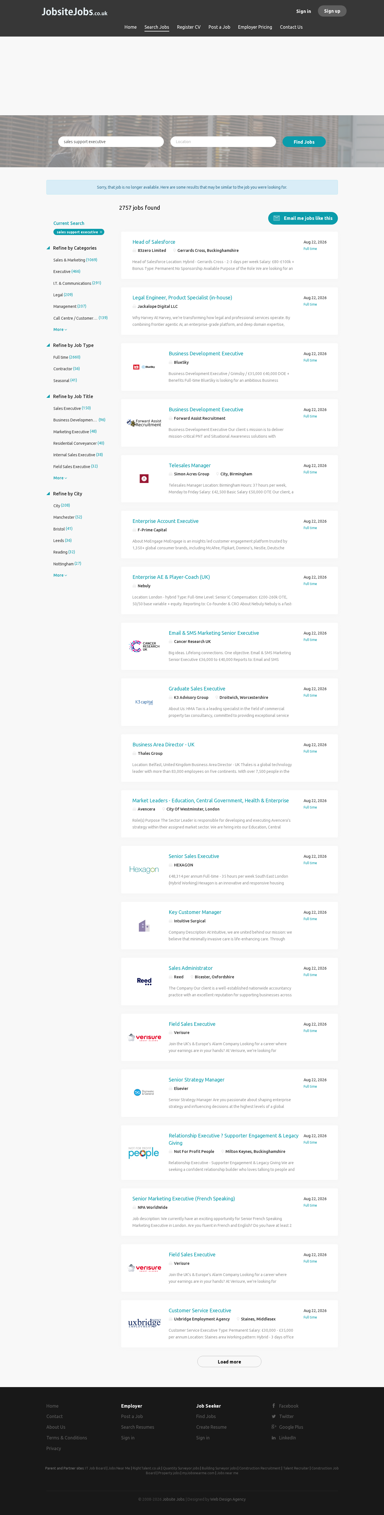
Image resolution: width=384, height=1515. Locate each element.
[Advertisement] (192, 76)
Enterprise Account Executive (165, 521)
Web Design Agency (228, 1499)
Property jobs (169, 1473)
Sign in (303, 11)
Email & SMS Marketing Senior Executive (214, 633)
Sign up (332, 10)
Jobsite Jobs (173, 1499)
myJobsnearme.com (198, 1473)
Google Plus (291, 1427)
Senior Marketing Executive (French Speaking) (183, 1198)
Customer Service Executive (200, 1310)
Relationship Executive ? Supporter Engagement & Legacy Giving (234, 1139)
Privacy (53, 1448)
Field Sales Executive (192, 1024)
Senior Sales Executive (194, 856)
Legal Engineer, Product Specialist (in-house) (182, 297)
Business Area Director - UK (163, 744)
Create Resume (211, 1427)
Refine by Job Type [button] (73, 345)
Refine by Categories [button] (74, 247)
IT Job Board (95, 1468)
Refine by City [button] (67, 493)
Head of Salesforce (153, 242)
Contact (54, 1416)
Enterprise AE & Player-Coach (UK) (171, 577)
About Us (55, 1427)
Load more (229, 1361)
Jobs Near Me (119, 1468)
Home (52, 1405)
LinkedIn (287, 1437)
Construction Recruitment (260, 1468)
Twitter (286, 1416)
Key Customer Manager (195, 912)
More (58, 329)
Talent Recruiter (296, 1468)
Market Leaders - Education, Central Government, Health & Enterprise (210, 800)
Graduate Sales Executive (197, 688)
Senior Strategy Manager (197, 1079)
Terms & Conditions (66, 1437)
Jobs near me (227, 1473)
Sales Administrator (191, 968)
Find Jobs (304, 141)
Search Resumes (137, 1427)
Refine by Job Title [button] (72, 396)
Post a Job (132, 1416)
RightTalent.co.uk (147, 1468)
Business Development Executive (206, 353)
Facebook (289, 1405)
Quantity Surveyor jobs (181, 1468)
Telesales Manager (190, 465)
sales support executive (77, 232)
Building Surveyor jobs (219, 1468)
